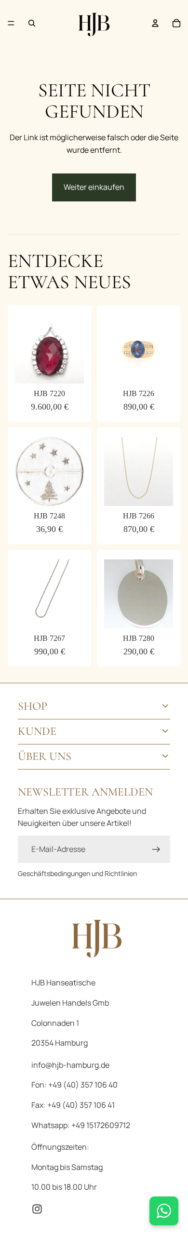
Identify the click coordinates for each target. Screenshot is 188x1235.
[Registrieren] (156, 849)
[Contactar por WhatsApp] (163, 1210)
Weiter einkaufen (94, 187)
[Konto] (155, 23)
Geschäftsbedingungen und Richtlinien (77, 873)
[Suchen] (31, 23)
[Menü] (11, 23)
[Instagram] (37, 1209)
